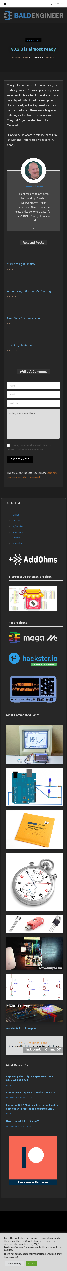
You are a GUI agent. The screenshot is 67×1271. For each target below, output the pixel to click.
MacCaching (33, 40)
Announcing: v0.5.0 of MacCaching (29, 291)
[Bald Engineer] (33, 15)
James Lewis (21, 57)
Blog (9, 1085)
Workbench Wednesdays (19, 1098)
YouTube (17, 543)
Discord (16, 537)
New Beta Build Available (23, 318)
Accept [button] (31, 1263)
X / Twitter (18, 526)
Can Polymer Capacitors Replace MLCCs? (30, 1092)
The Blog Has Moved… (22, 345)
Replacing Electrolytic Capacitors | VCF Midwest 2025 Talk (29, 1078)
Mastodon (18, 532)
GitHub (16, 515)
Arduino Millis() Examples (21, 1028)
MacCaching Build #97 (21, 264)
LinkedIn (17, 520)
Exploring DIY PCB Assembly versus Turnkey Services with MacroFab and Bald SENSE (32, 1107)
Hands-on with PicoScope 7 (22, 1121)
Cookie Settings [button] (14, 1263)
